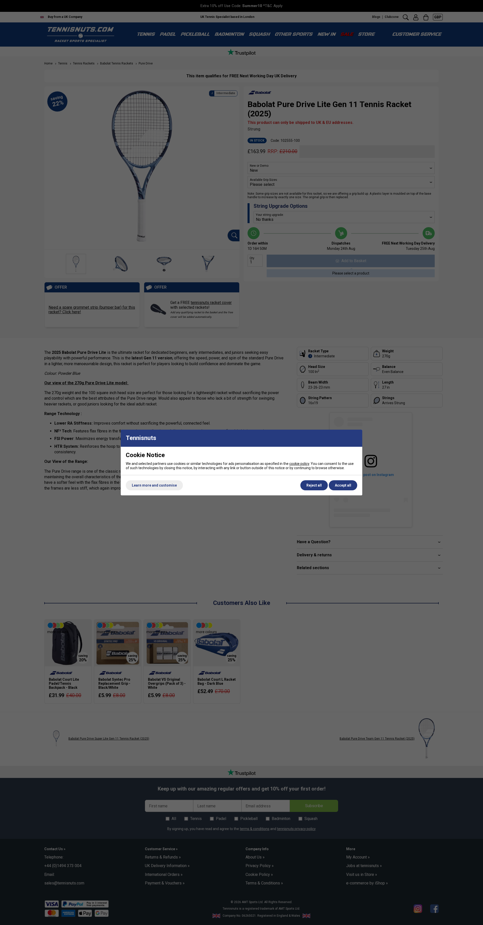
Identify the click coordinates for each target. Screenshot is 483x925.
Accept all (343, 485)
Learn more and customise (154, 485)
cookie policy (299, 464)
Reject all (314, 485)
